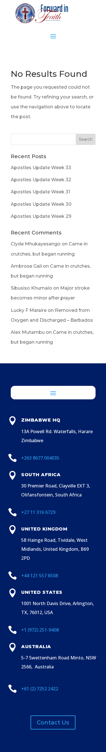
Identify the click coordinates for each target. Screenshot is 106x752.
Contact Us (53, 722)
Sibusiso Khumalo (31, 288)
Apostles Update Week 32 (41, 179)
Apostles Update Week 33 (41, 167)
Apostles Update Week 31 (40, 191)
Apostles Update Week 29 (41, 216)
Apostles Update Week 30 (41, 204)
